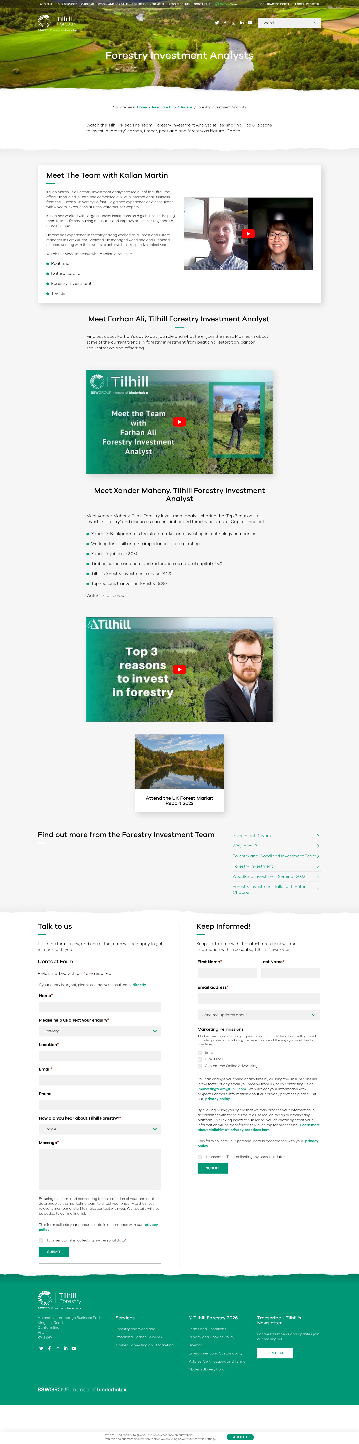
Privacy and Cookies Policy (211, 1337)
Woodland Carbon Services (139, 1337)
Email (45, 1069)
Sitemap (196, 1345)
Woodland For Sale (113, 4)
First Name (210, 962)
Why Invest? (245, 846)
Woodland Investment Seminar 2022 (269, 876)
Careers (87, 4)
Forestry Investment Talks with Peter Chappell (269, 889)
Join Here (275, 1353)
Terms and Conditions (207, 1329)
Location (49, 1044)
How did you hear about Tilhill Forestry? (80, 1118)
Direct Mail (214, 1059)
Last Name (273, 962)
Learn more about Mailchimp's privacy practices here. (259, 1127)
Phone (45, 1094)
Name (46, 995)
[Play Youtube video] (248, 234)
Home (142, 107)
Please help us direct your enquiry (74, 1020)
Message (49, 1143)
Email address (213, 987)
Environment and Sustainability (215, 1353)
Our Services (67, 4)
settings (210, 1439)
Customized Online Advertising (231, 1066)
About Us (46, 4)
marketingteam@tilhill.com (222, 1089)
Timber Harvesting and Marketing (145, 1345)
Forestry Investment (148, 4)
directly (139, 984)
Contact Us (202, 4)
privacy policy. (218, 1099)
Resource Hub (179, 4)
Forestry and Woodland (135, 1329)
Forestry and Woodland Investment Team (274, 856)
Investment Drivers (252, 836)
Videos (187, 107)
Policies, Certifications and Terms (217, 1361)
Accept (240, 1437)
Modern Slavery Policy (207, 1369)
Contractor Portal (275, 4)
